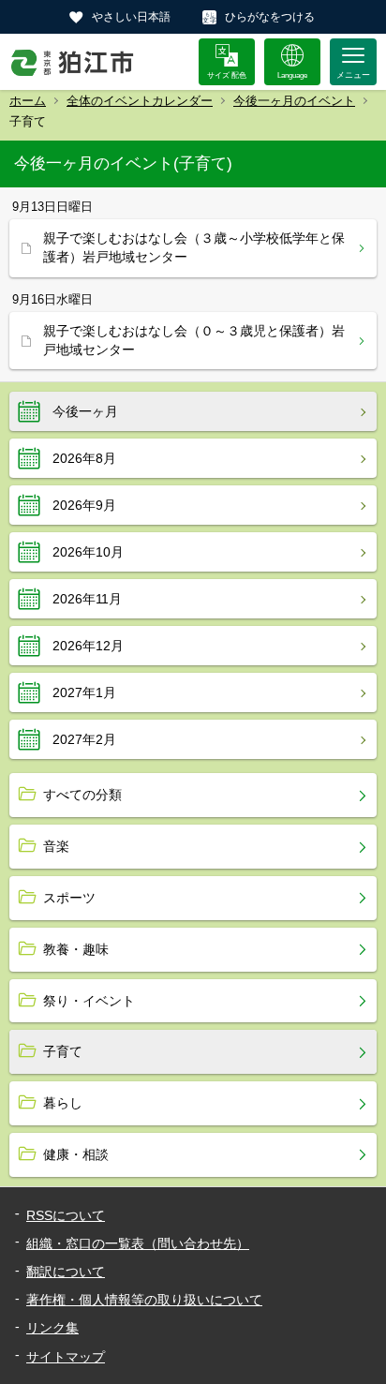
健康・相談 (76, 1154)
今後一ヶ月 (85, 411)
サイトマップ (65, 1356)
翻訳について (65, 1271)
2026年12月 (88, 645)
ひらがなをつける (270, 16)
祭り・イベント (89, 1000)
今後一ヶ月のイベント (294, 101)
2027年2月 (84, 739)
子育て (62, 1051)
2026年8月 (84, 458)
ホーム (27, 101)
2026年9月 (84, 505)
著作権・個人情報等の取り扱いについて (144, 1299)
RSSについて (65, 1215)
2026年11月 (87, 598)
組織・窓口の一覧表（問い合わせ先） (137, 1243)
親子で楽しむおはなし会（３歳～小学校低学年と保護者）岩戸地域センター (194, 247)
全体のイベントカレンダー (140, 101)
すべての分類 (82, 794)
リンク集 (52, 1327)
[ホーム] (72, 62)
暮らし (62, 1102)
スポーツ (69, 897)
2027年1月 (84, 692)
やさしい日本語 (131, 16)
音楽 (56, 846)
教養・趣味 (76, 949)
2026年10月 (88, 551)
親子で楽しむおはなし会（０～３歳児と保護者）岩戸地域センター (194, 340)
